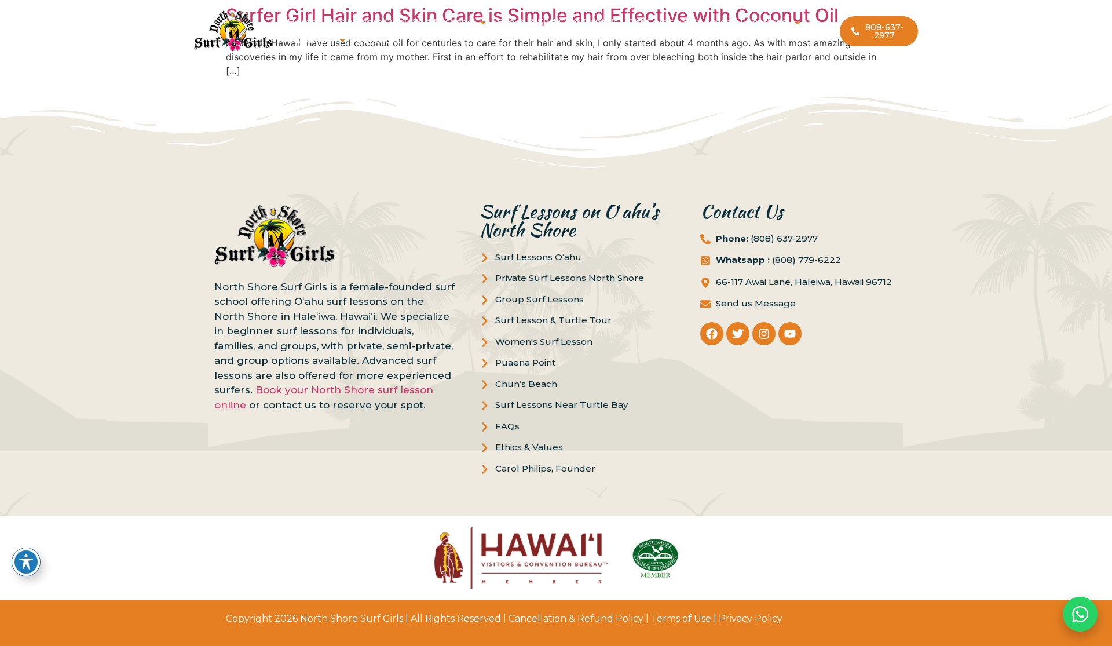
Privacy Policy (750, 618)
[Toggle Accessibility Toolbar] (26, 562)
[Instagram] (764, 333)
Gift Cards (650, 22)
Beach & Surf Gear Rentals (557, 22)
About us (310, 39)
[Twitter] (737, 333)
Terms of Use (681, 618)
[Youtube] (790, 333)
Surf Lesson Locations (735, 22)
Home (302, 22)
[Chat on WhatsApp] (1080, 614)
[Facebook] (711, 333)
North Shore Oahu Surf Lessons (399, 22)
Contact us (381, 39)
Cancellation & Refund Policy (576, 618)
